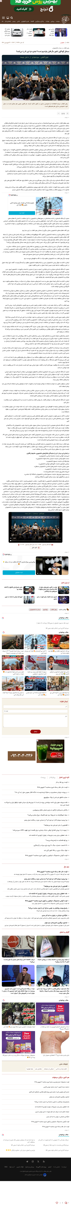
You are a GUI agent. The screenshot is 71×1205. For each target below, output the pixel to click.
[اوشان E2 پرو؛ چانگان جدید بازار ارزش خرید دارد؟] (17, 32)
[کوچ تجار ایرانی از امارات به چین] (29, 600)
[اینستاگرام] (33, 1161)
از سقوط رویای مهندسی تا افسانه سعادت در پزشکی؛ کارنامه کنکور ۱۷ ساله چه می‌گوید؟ (53, 961)
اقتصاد (32, 21)
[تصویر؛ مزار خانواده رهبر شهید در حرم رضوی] (63, 600)
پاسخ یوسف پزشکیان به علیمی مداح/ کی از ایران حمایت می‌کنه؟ (47, 908)
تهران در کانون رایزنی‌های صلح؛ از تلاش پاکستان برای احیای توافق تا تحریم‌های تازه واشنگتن (48, 589)
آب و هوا (12, 1167)
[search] (12, 18)
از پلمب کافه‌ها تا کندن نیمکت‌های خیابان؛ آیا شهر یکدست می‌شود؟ (19, 961)
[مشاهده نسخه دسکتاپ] (7, 17)
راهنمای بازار (8, 21)
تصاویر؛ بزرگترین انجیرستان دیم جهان (56, 923)
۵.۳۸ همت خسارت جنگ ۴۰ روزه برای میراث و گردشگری (50, 845)
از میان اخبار (65, 583)
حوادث (47, 21)
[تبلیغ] (35, 7)
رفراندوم (45, 609)
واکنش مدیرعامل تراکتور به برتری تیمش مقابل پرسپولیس (50, 810)
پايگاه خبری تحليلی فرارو (32, 1171)
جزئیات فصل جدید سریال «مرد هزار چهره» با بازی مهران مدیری (52, 1112)
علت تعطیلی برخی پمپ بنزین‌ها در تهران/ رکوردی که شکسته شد (48, 835)
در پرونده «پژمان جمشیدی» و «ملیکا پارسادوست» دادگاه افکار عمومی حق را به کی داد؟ (41, 792)
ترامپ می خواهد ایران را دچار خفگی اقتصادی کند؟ (51, 32)
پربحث (43, 777)
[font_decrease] (58, 113)
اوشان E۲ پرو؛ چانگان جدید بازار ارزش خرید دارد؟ (7, 32)
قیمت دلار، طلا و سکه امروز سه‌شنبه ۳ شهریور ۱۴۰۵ (52, 787)
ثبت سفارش (19, 572)
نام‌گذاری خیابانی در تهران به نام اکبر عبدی (54, 915)
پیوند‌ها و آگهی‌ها (41, 1167)
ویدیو (14, 21)
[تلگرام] (27, 1161)
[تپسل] (9, 195)
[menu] (3, 17)
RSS (6, 1167)
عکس (18, 21)
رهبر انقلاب (54, 609)
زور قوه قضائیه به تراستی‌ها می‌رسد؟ (56, 840)
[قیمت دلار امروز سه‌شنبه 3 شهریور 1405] (39, 32)
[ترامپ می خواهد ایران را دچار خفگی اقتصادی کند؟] (61, 32)
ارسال (35, 731)
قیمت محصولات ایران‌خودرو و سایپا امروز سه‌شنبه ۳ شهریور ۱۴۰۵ (51, 1082)
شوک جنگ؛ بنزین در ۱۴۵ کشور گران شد (55, 850)
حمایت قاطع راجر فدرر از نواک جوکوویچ (55, 797)
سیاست (58, 21)
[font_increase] (67, 113)
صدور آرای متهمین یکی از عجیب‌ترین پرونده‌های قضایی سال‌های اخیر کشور (49, 1092)
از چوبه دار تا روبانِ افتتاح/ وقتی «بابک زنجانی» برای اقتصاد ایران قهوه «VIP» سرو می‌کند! (40, 830)
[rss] (44, 1161)
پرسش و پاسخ (30, 1167)
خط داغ (66, 867)
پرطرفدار (52, 777)
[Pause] (38, 573)
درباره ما (64, 1167)
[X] (38, 1161)
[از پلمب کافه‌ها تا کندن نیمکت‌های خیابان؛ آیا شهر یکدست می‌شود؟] (18, 946)
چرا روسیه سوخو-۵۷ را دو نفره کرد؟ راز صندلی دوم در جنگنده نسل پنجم (45, 820)
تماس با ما (56, 1167)
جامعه (1, 21)
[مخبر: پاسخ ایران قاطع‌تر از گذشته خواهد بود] (29, 590)
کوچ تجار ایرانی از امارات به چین (13, 597)
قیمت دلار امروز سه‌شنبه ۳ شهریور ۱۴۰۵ (29, 32)
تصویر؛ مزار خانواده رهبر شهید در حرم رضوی (47, 598)
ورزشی (52, 21)
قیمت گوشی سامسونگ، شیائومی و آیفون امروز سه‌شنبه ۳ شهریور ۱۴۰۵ (46, 855)
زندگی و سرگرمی (39, 21)
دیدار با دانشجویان (35, 609)
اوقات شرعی (20, 1167)
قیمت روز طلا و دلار (61, 782)
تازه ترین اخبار (64, 777)
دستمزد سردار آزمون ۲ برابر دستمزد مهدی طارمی (56, 1087)
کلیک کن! (21, 213)
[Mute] (40, 573)
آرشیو (49, 1167)
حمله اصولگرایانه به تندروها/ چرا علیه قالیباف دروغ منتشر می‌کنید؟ (47, 815)
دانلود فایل (34, 548)
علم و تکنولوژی (25, 21)
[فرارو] (65, 20)
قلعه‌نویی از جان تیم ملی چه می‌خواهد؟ (55, 825)
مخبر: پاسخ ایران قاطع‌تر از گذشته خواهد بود (13, 588)
